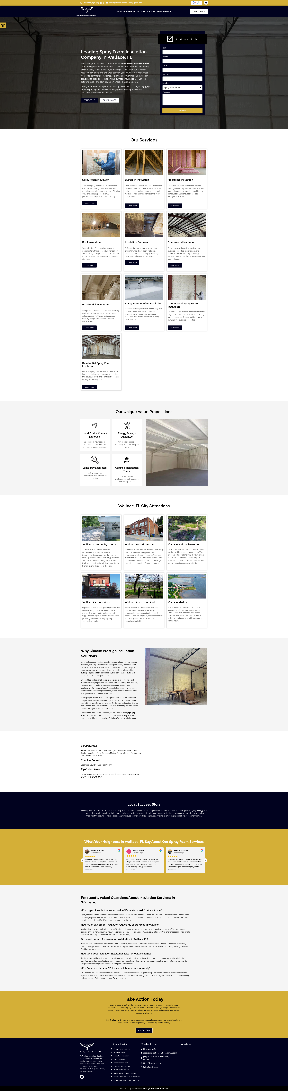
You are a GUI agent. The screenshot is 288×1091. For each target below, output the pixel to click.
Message (166, 92)
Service (165, 83)
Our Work (151, 11)
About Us (141, 11)
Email (164, 66)
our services (129, 11)
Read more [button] (89, 870)
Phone (165, 57)
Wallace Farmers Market (97, 602)
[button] (205, 860)
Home (119, 11)
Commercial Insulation (181, 242)
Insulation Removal (137, 242)
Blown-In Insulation (137, 179)
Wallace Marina (177, 602)
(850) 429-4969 (142, 86)
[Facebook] (206, 3)
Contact (167, 11)
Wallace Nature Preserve (183, 544)
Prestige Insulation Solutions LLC (87, 15)
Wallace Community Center (99, 544)
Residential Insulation (95, 304)
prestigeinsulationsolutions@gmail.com (108, 89)
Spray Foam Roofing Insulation (143, 303)
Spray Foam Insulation (95, 179)
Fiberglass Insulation (180, 179)
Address (165, 74)
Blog (159, 11)
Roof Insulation (91, 242)
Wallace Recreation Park (140, 602)
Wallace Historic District (140, 544)
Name (165, 48)
